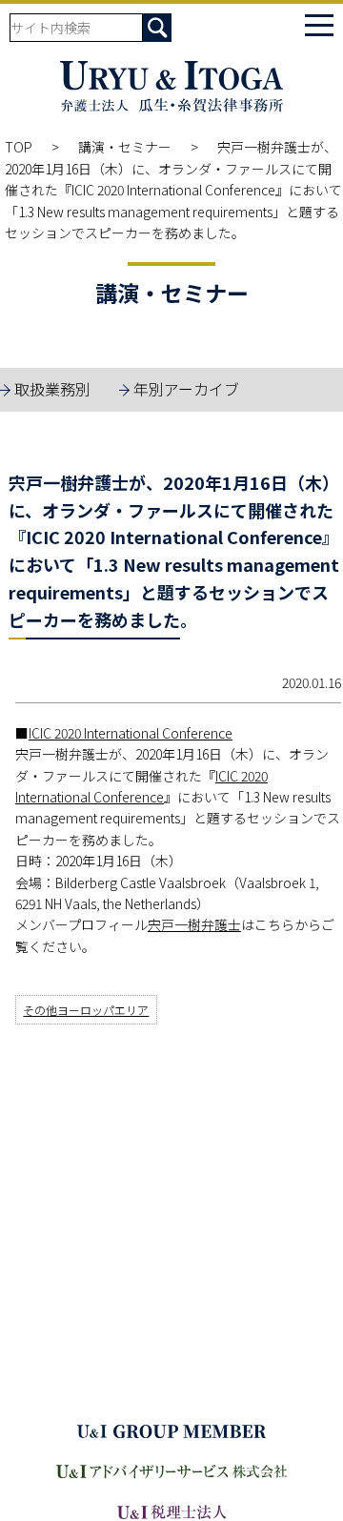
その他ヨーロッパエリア (86, 1010)
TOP (18, 146)
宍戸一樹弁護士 (194, 924)
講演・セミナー (125, 146)
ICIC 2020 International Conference (130, 732)
